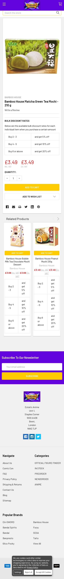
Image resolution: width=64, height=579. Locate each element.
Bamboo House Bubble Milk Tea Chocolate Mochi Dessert (17, 261)
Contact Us (8, 489)
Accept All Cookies (43, 572)
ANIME (38, 484)
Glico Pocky (8, 543)
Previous (54, 219)
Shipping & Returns (12, 484)
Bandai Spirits (10, 527)
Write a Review (12, 110)
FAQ (5, 473)
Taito (36, 538)
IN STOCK (39, 468)
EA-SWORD (8, 522)
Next (58, 219)
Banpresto (8, 538)
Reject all (28, 572)
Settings (17, 572)
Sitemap (7, 500)
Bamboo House (41, 522)
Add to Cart (17, 253)
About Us (7, 463)
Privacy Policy (10, 479)
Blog (5, 495)
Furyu (36, 527)
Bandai (6, 532)
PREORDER (40, 473)
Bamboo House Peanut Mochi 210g (46, 260)
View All (37, 543)
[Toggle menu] (4, 4)
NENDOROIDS (42, 479)
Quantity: (10, 172)
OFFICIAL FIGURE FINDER (48, 463)
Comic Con (8, 468)
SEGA (36, 532)
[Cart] (61, 4)
